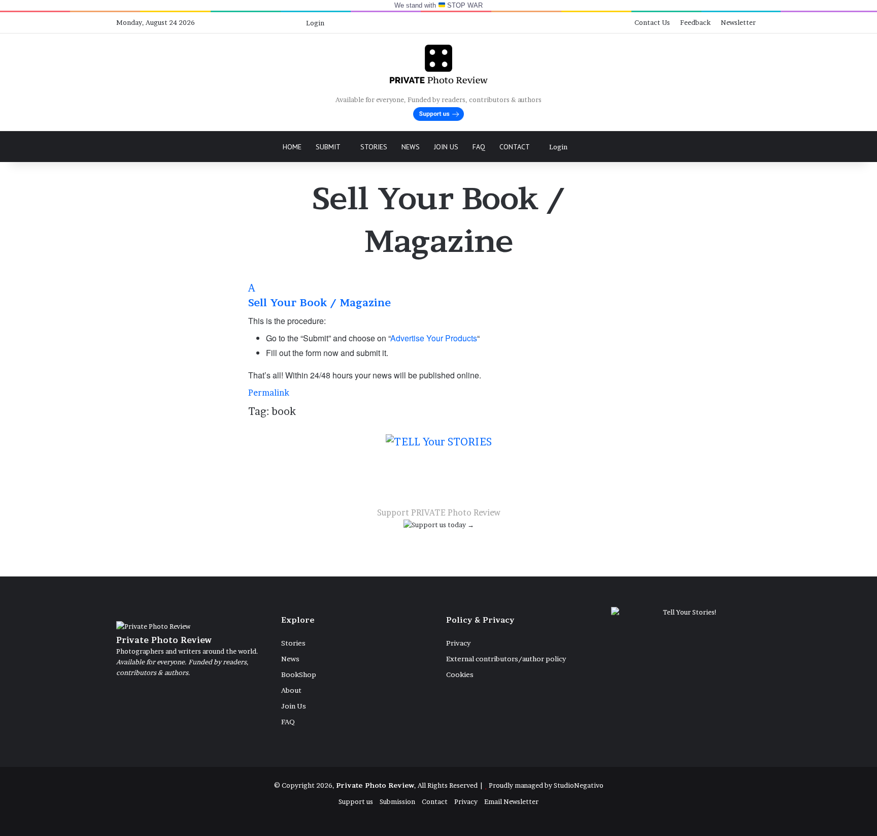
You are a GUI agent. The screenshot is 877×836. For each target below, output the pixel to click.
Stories (373, 146)
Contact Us (652, 22)
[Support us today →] (438, 527)
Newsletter (738, 22)
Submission (397, 801)
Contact (514, 146)
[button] (438, 295)
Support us (356, 801)
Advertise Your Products (433, 338)
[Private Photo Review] (438, 64)
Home (292, 146)
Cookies (460, 674)
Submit (328, 146)
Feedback (695, 22)
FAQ (479, 146)
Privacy (458, 643)
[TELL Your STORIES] (439, 447)
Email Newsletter (511, 801)
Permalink (268, 393)
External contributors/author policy (506, 659)
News (410, 146)
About (291, 690)
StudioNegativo (578, 785)
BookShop (298, 674)
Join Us (446, 146)
